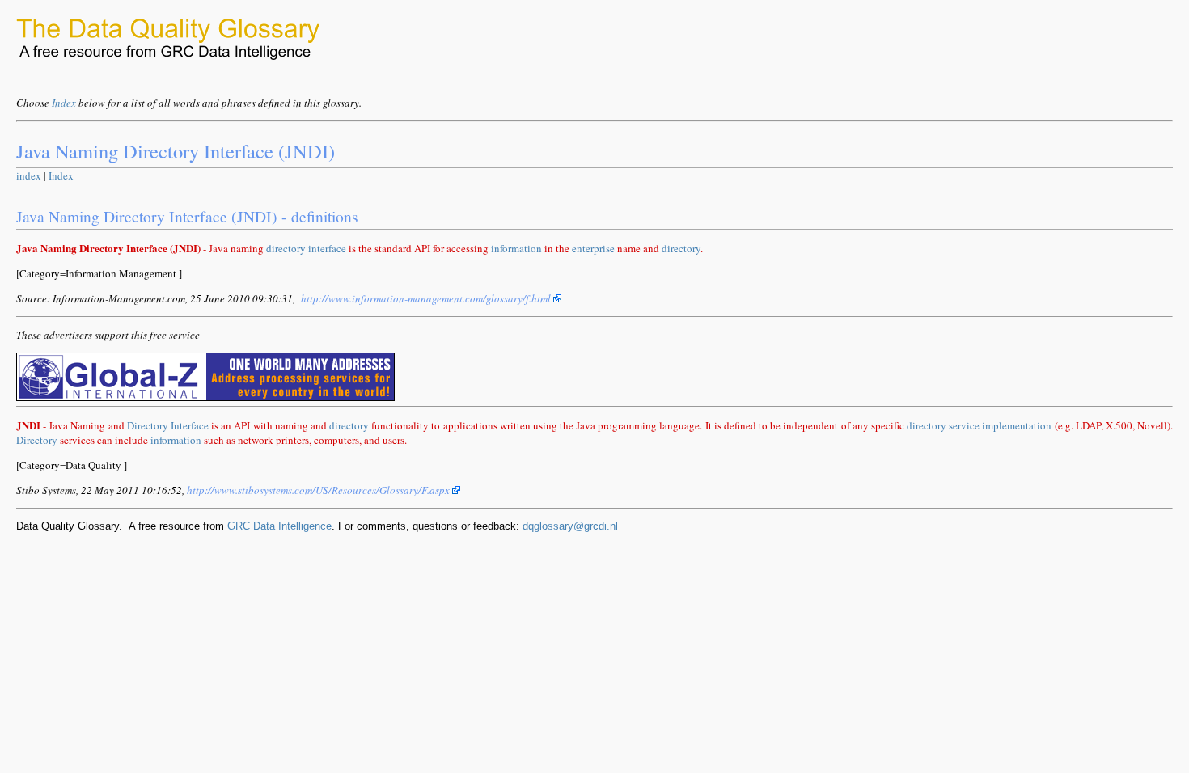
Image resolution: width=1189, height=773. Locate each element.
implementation (1016, 425)
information (516, 248)
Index (64, 102)
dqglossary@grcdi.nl (570, 526)
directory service (943, 425)
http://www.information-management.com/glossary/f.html (427, 298)
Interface (190, 425)
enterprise (593, 248)
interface (327, 248)
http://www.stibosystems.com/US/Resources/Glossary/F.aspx (319, 490)
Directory (147, 425)
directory (286, 248)
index (28, 175)
